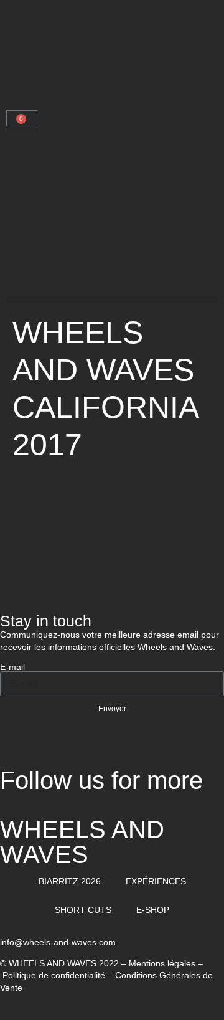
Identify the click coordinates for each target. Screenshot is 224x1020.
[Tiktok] (116, 748)
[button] (112, 299)
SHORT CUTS (83, 910)
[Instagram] (15, 748)
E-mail (12, 667)
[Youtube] (82, 748)
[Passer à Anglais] (42, 76)
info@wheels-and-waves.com (58, 942)
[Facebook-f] (49, 748)
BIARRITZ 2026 (70, 881)
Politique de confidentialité (53, 975)
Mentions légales (162, 963)
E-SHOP (152, 910)
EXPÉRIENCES (156, 881)
